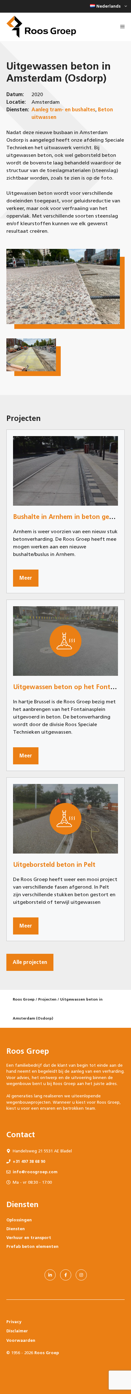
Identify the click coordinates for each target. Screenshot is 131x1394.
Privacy (13, 1321)
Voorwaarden (20, 1340)
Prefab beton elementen (32, 1246)
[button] (107, 6)
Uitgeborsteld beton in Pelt (54, 864)
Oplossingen (19, 1220)
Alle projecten (30, 962)
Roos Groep (24, 999)
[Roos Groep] (41, 27)
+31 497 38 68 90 (29, 1161)
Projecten (47, 999)
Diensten (15, 1228)
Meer (25, 578)
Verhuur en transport (28, 1237)
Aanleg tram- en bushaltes (63, 110)
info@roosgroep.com (35, 1171)
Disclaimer (17, 1331)
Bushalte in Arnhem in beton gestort (68, 517)
